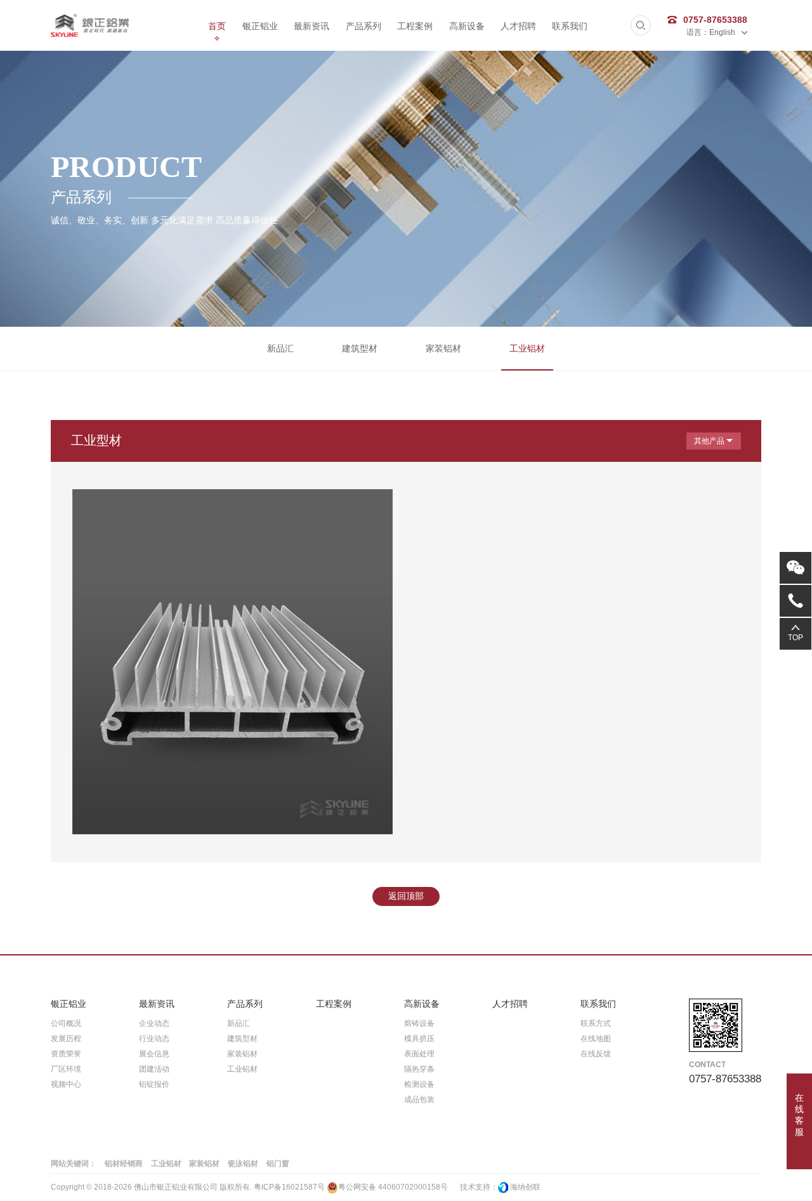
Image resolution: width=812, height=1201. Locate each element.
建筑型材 (359, 348)
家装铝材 (443, 348)
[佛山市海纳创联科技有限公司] (503, 1187)
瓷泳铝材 (243, 1163)
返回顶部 (406, 896)
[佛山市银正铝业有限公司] (90, 25)
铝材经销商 (124, 1163)
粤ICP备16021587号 (289, 1187)
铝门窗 (277, 1163)
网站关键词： (73, 1163)
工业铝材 (527, 348)
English (722, 32)
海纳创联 (525, 1187)
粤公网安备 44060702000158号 (393, 1187)
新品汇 (280, 348)
